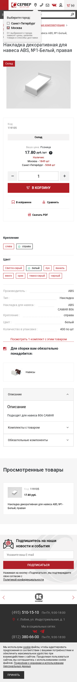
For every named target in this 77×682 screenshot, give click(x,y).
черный (55, 275)
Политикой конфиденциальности (23, 579)
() (72, 5)
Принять (13, 674)
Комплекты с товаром (24, 427)
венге (8, 275)
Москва (16, 27)
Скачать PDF (40, 214)
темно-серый (37, 275)
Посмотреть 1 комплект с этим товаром (38, 339)
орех (20, 275)
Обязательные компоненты (28, 440)
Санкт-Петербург (23, 23)
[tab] (38, 394)
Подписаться (38, 565)
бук (48, 268)
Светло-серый (13, 268)
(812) (25, 637)
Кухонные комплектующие (48, 25)
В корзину (40, 188)
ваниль (60, 268)
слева (8, 246)
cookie (27, 647)
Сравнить (53, 202)
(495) (25, 612)
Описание (15, 394)
